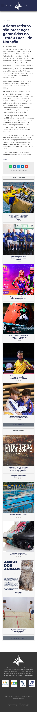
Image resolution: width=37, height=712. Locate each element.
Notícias (6, 21)
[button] (2, 5)
